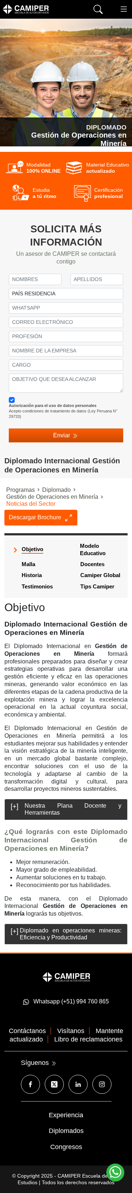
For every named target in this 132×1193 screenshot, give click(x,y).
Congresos (66, 1147)
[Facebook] (30, 1084)
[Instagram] (101, 1084)
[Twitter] (54, 1084)
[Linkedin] (78, 1084)
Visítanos (70, 1031)
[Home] (36, 9)
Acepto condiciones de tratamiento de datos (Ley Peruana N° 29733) (63, 410)
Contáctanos (27, 1031)
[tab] (66, 809)
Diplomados (66, 1130)
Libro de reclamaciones (88, 1039)
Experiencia (66, 1115)
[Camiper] (66, 976)
